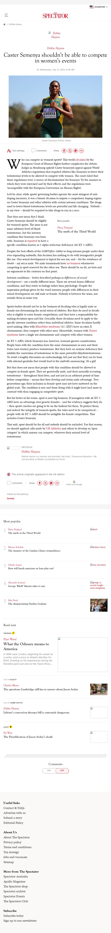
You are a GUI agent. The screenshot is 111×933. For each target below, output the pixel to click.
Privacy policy (12, 842)
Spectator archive (14, 891)
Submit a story (12, 818)
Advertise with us (14, 813)
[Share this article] (81, 150)
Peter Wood (9, 639)
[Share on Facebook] (64, 150)
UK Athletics (53, 428)
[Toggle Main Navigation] (15, 15)
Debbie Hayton (30, 452)
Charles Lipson (15, 564)
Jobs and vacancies (15, 857)
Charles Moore (11, 685)
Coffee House (15, 24)
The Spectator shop (15, 886)
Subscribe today (13, 916)
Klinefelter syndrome (48, 326)
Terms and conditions (17, 847)
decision (81, 160)
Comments (42, 150)
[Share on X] (69, 150)
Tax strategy (11, 852)
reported (32, 241)
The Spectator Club (15, 901)
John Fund (13, 600)
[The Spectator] (55, 15)
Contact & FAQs (13, 808)
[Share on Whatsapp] (75, 150)
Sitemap (8, 862)
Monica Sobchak (15, 547)
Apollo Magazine (14, 881)
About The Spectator (16, 837)
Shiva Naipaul (65, 227)
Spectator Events (14, 896)
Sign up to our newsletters (20, 920)
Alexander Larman (16, 582)
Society (10, 498)
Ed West (7, 732)
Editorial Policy (13, 823)
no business (73, 263)
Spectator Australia (15, 876)
